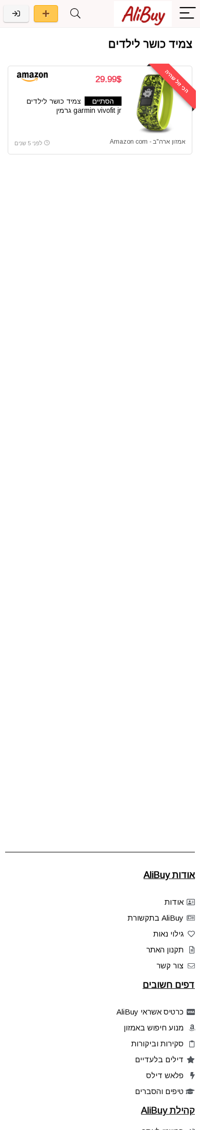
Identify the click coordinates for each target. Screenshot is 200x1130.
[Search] (75, 13)
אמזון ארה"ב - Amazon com (148, 141)
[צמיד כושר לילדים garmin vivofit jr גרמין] (157, 103)
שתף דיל (46, 13)
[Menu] (187, 13)
